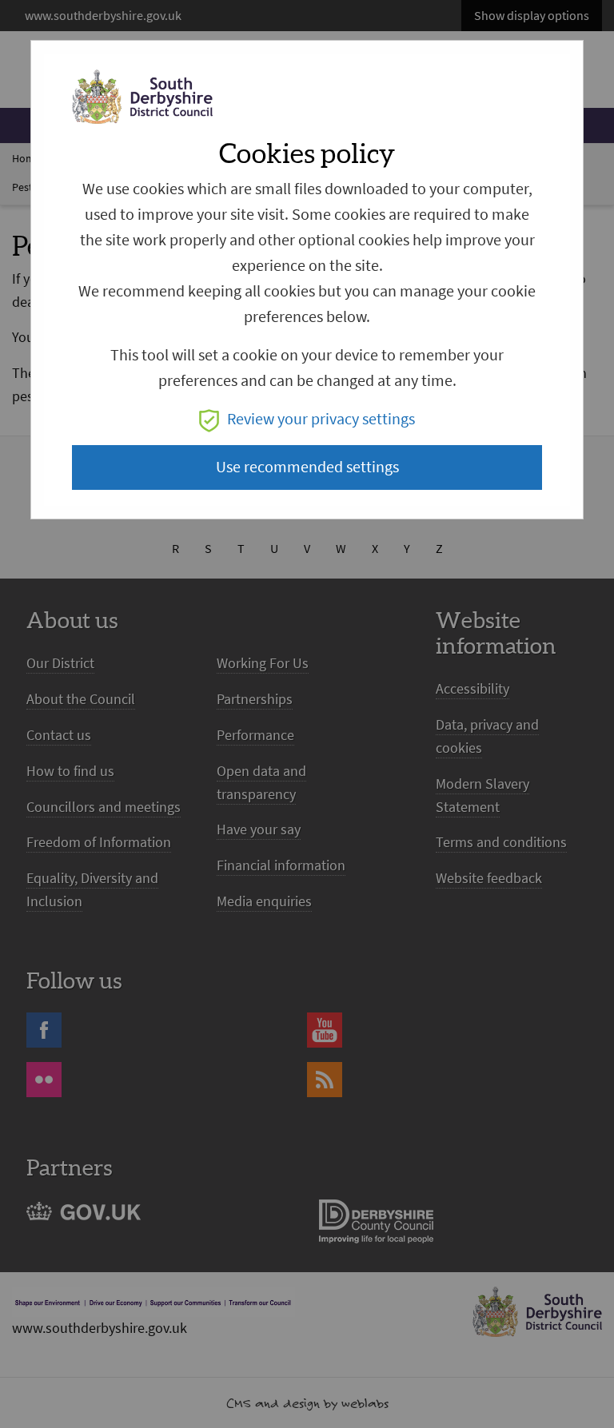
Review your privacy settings (321, 419)
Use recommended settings (307, 467)
